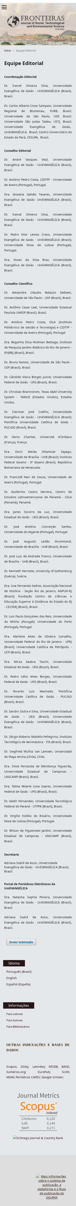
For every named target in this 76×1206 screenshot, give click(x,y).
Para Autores (14, 1020)
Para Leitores (14, 1014)
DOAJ (24, 1067)
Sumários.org (15, 1072)
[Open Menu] (4, 7)
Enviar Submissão (21, 942)
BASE (65, 1067)
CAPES (35, 1077)
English (11, 978)
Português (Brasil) (18, 972)
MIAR (10, 1077)
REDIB (53, 1067)
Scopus (11, 1067)
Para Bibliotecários (18, 1026)
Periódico (22, 1077)
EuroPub (44, 1072)
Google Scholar (52, 1077)
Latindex (39, 1067)
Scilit (65, 1072)
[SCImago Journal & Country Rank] (38, 1138)
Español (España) (18, 984)
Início (7, 50)
